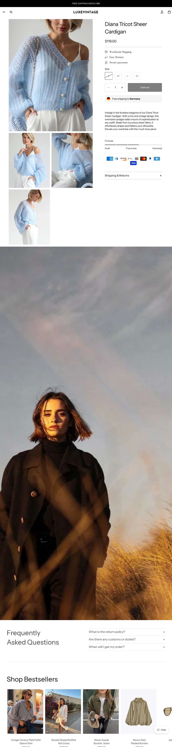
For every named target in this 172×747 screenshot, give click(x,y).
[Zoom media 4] (29, 217)
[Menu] (4, 12)
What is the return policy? (107, 632)
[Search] (11, 12)
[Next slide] (161, 723)
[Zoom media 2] (29, 160)
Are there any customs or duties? (112, 639)
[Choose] (38, 729)
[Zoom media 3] (72, 160)
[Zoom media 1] (51, 75)
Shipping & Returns (117, 175)
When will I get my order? (106, 647)
